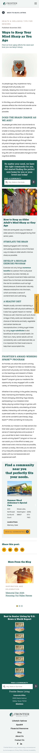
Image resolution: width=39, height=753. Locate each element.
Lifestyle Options (19, 721)
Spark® (19, 724)
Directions (19, 704)
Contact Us (19, 740)
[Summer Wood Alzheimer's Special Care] (19, 488)
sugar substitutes (17, 330)
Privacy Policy (19, 750)
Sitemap (25, 750)
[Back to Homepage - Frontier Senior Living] (19, 718)
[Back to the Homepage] (10, 4)
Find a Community (12, 178)
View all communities (15, 532)
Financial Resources (19, 728)
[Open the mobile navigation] (35, 3)
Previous (3, 505)
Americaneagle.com (9, 750)
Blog (19, 732)
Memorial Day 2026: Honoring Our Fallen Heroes (19, 594)
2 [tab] (19, 606)
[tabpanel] (19, 582)
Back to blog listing (16, 13)
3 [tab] (22, 606)
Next (35, 505)
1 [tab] (17, 606)
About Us (19, 736)
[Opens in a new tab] (18, 744)
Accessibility (32, 750)
